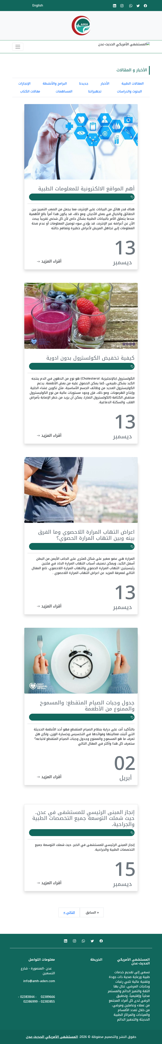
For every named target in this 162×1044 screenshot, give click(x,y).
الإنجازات (24, 83)
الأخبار (105, 83)
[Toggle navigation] (17, 47)
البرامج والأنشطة (55, 83)
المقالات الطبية (133, 83)
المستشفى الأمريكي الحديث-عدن (52, 1037)
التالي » (69, 912)
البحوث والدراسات (129, 91)
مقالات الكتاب (30, 91)
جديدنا (83, 83)
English (37, 5)
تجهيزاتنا (94, 91)
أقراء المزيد (50, 261)
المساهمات (64, 91)
